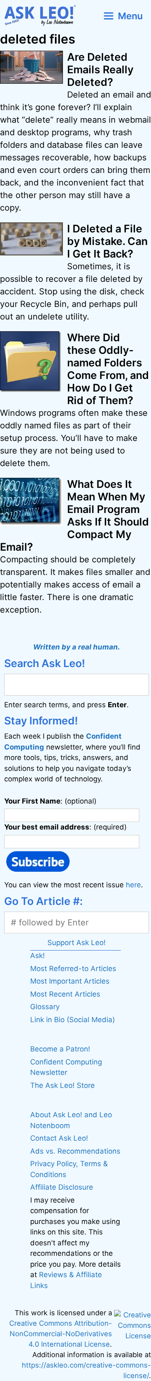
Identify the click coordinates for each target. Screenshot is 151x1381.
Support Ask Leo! (76, 942)
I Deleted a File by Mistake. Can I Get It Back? (107, 241)
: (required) (65, 827)
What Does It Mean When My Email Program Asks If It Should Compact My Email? (74, 515)
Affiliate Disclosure (61, 1187)
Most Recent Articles (65, 994)
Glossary (45, 1006)
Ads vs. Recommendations (75, 1151)
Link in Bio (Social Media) (72, 1019)
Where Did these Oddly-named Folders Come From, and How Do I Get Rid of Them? (108, 369)
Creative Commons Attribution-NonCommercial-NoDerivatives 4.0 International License (60, 1333)
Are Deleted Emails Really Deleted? (100, 69)
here (133, 885)
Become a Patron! (60, 1049)
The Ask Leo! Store (62, 1085)
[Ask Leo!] (43, 15)
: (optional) (50, 801)
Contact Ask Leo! (59, 1138)
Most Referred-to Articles (73, 968)
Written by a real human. (76, 647)
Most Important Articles (69, 981)
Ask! (37, 955)
